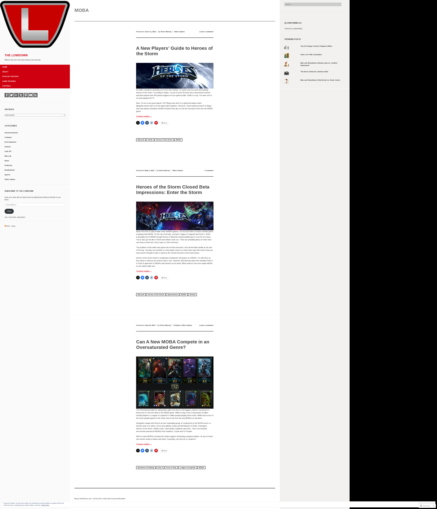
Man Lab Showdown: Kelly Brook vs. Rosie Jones (320, 80)
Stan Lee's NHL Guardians (311, 54)
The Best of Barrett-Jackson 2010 (314, 72)
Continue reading (144, 116)
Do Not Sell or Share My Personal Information (109, 499)
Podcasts (8, 165)
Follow (9, 211)
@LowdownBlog (293, 23)
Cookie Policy (45, 505)
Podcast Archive (10, 76)
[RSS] (35, 95)
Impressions (173, 294)
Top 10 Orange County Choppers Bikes (316, 46)
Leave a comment (206, 32)
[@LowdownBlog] (11, 95)
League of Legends (188, 467)
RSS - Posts (11, 226)
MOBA (178, 140)
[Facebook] (7, 95)
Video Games (10, 179)
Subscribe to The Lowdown (19, 191)
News (7, 161)
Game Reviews (9, 81)
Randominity (10, 170)
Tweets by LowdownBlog (293, 28)
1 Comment (208, 170)
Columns (8, 137)
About (5, 72)
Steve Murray (166, 32)
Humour (8, 147)
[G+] (16, 95)
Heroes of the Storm (164, 140)
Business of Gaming (146, 467)
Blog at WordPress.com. (83, 499)
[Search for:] (313, 4)
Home (4, 67)
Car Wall (6, 86)
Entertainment (10, 142)
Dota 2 (160, 467)
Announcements (11, 133)
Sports (7, 175)
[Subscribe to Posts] (5, 226)
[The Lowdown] (35, 48)
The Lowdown (16, 55)
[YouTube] (30, 95)
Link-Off (8, 151)
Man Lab (8, 156)
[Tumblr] (21, 95)
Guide (150, 140)
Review (192, 294)
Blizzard (141, 140)
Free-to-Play (171, 467)
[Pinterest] (26, 95)
